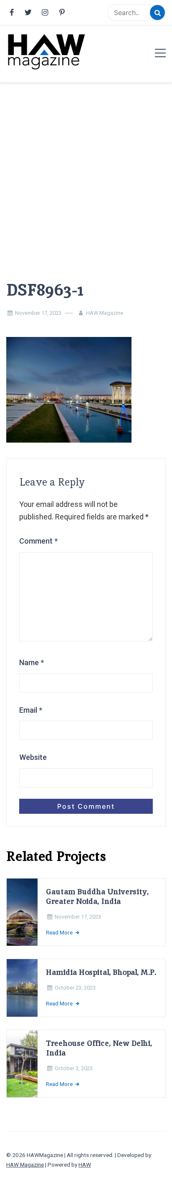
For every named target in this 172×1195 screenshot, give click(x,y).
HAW (84, 1164)
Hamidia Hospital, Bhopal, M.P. (101, 972)
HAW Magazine (104, 313)
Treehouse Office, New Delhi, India (99, 1048)
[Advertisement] (86, 168)
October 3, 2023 (74, 1068)
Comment (38, 541)
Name (31, 662)
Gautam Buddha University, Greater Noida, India (97, 896)
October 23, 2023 (75, 988)
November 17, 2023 (38, 313)
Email (30, 710)
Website (33, 757)
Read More (60, 932)
